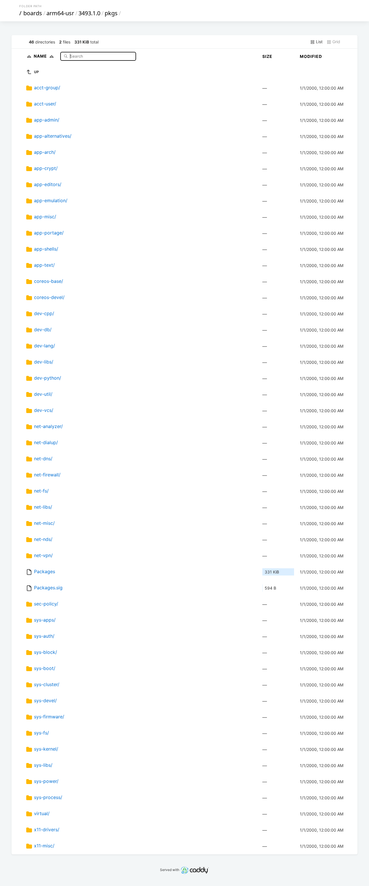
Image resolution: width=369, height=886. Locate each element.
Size (267, 56)
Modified (311, 56)
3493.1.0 (89, 13)
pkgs (111, 13)
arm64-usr (60, 13)
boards (32, 13)
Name (41, 56)
